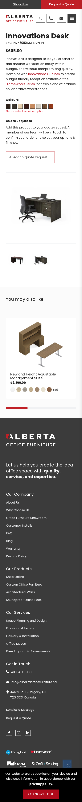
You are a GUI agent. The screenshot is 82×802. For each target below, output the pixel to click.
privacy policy (40, 784)
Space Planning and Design (26, 620)
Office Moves (16, 643)
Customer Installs (19, 525)
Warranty (13, 548)
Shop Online (15, 577)
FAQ (9, 533)
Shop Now (20, 4)
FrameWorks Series (20, 84)
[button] (17, 408)
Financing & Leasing (20, 628)
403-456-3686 (21, 672)
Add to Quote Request (30, 157)
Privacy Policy (16, 556)
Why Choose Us (17, 510)
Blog (9, 541)
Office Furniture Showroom (26, 518)
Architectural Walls (20, 592)
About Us (13, 502)
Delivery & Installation (22, 636)
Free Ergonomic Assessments (28, 651)
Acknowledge (40, 794)
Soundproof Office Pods (24, 600)
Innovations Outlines (44, 74)
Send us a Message (20, 710)
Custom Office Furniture (24, 584)
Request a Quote (61, 4)
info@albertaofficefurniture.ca (33, 682)
